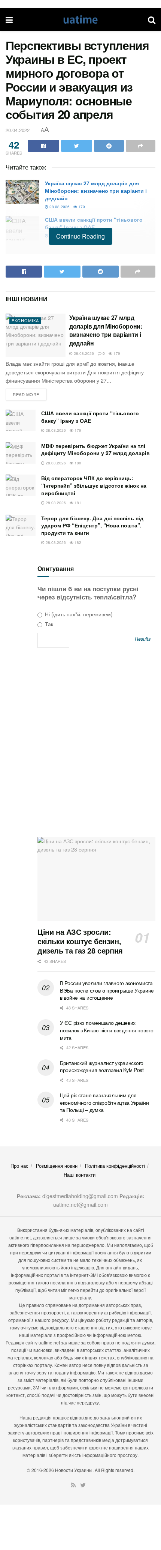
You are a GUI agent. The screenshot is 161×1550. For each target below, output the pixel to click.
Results (143, 639)
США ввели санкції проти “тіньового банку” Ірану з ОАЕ (94, 223)
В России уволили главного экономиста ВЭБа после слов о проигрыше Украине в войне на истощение (107, 990)
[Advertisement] (80, 745)
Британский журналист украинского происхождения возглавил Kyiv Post (102, 1066)
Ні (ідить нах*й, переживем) (78, 614)
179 (81, 206)
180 (77, 463)
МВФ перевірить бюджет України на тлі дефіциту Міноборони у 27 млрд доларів (95, 449)
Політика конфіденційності (115, 1165)
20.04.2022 (18, 130)
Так (48, 623)
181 (77, 502)
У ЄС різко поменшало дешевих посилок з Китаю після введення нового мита (107, 1030)
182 (77, 542)
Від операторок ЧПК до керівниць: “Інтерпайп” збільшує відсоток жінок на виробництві (93, 485)
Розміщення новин (57, 1165)
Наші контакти (79, 1174)
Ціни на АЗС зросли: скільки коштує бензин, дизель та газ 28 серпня (80, 941)
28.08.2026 (59, 206)
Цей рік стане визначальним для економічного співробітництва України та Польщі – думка (104, 1102)
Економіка (25, 320)
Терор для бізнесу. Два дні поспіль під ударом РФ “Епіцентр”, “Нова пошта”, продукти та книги (92, 525)
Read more (26, 394)
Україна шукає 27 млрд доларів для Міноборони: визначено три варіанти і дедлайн (96, 190)
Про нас (19, 1165)
